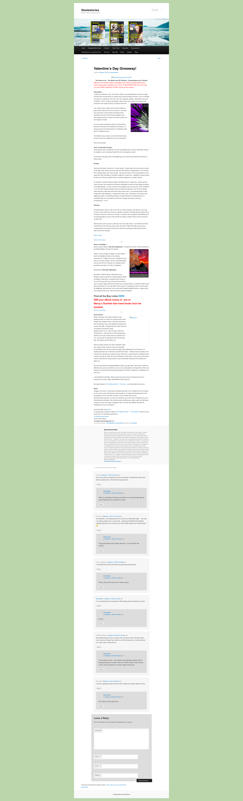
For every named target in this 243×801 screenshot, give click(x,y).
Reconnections (135, 48)
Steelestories (90, 10)
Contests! (106, 48)
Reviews (129, 52)
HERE (121, 296)
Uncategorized (110, 423)
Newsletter (125, 48)
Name (98, 756)
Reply (99, 484)
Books (122, 52)
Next (160, 58)
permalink (134, 423)
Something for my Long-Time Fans (91, 52)
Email (98, 765)
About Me (115, 52)
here (108, 409)
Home (83, 48)
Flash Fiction (115, 48)
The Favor (106, 52)
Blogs (136, 52)
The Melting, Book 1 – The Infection (128, 412)
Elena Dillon (99, 599)
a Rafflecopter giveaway (101, 416)
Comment (98, 730)
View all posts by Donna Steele (113, 461)
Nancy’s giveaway (100, 310)
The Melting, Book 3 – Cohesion (116, 384)
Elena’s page (98, 235)
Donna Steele (114, 72)
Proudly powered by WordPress (121, 794)
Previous (84, 58)
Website (97, 775)
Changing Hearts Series (94, 48)
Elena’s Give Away (100, 240)
